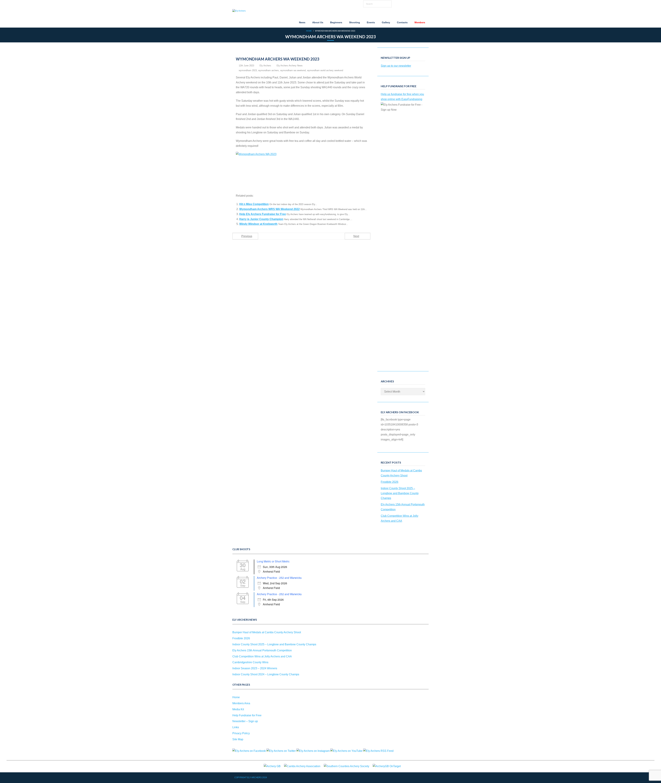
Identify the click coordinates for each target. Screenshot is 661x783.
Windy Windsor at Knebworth (258, 223)
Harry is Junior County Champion (261, 219)
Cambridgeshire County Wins (250, 662)
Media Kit (238, 709)
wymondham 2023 (248, 70)
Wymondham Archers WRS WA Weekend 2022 (269, 209)
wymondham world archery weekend (325, 70)
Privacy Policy (241, 733)
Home (309, 31)
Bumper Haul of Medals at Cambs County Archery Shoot (401, 473)
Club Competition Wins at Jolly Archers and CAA (399, 518)
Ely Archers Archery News (290, 65)
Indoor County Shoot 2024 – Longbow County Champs (265, 674)
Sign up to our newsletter (396, 65)
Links (235, 727)
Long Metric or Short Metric (273, 561)
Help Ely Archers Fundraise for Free (262, 214)
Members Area (241, 703)
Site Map (237, 739)
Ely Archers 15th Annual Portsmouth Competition (403, 507)
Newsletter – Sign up (245, 721)
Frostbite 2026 (389, 481)
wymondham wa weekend (293, 70)
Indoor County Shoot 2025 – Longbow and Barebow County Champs (400, 493)
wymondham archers (268, 70)
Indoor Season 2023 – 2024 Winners (254, 668)
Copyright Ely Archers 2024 (250, 777)
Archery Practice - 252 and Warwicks (279, 578)
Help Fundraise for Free (246, 715)
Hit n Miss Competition (254, 204)
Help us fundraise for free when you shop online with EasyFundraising (402, 97)
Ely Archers (265, 65)
